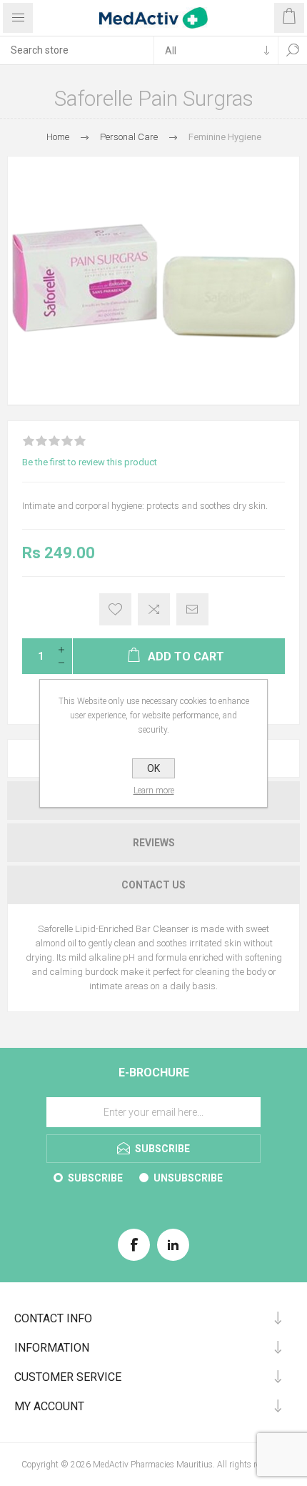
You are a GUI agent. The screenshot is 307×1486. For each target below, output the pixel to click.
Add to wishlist (115, 609)
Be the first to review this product (89, 462)
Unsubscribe (188, 1178)
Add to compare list (154, 609)
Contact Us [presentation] (153, 885)
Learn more (154, 791)
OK (153, 768)
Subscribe (95, 1178)
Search (292, 50)
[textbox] (77, 50)
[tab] (153, 842)
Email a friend (192, 609)
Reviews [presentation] (154, 842)
